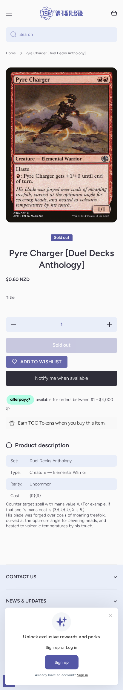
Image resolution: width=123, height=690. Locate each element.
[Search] (11, 34)
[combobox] (61, 34)
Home (11, 53)
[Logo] (61, 13)
